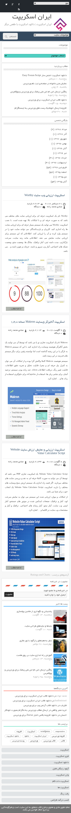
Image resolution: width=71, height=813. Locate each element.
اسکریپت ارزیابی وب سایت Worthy (44, 195)
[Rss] (18, 9)
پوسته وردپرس (18, 741)
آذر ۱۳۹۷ (62, 134)
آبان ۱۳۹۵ (61, 181)
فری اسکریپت (62, 756)
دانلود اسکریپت (13, 736)
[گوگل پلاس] (12, 4)
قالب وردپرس (49, 741)
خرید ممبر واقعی (59, 710)
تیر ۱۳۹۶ (62, 153)
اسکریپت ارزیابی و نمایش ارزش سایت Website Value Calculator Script (37, 451)
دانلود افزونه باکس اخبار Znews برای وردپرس (35, 715)
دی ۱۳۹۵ (62, 177)
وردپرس (34, 741)
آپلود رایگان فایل (61, 769)
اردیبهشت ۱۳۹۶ (59, 162)
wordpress (45, 732)
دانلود (26, 736)
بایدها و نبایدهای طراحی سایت (38, 626)
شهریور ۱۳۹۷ (60, 139)
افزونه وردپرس (58, 736)
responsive (60, 732)
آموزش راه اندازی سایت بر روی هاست (34, 655)
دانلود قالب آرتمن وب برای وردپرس (40, 705)
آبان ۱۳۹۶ (61, 148)
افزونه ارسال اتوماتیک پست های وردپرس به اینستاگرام (41, 108)
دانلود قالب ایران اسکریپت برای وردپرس (47, 100)
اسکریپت (31, 732)
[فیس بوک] (18, 4)
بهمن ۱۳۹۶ (61, 143)
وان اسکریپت (62, 775)
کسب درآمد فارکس (60, 800)
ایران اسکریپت (40, 736)
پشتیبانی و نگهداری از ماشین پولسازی (34, 611)
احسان (63, 715)
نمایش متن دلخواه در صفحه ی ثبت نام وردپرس (45, 83)
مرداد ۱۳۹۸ (61, 129)
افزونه (19, 732)
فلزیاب (63, 705)
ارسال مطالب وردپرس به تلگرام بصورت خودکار (26, 710)
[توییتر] (6, 4)
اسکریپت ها (63, 787)
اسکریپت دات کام (60, 781)
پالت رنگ (64, 794)
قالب (63, 741)
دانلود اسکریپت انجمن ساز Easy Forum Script (44, 75)
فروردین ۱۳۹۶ (59, 167)
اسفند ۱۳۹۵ (61, 172)
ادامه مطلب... (15, 309)
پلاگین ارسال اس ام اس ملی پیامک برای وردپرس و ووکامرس (38, 92)
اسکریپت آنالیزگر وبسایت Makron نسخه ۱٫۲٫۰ (38, 322)
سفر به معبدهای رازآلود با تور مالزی (36, 641)
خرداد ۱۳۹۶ (61, 158)
